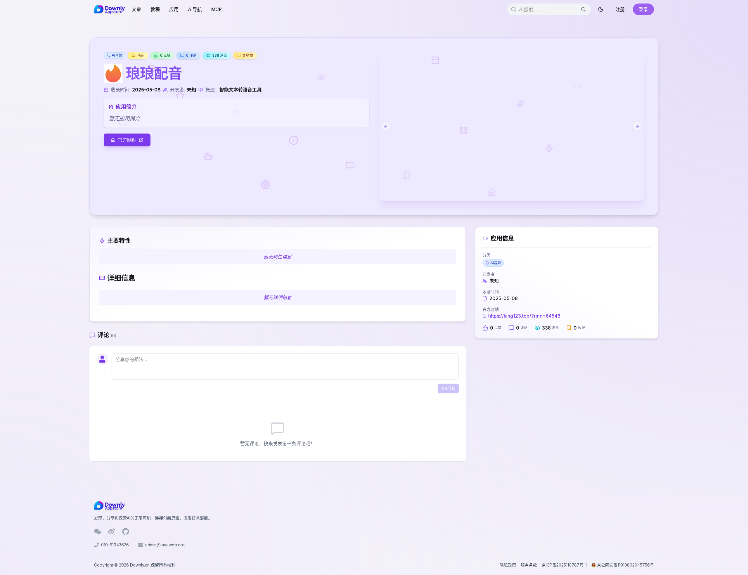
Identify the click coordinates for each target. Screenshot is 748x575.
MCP (216, 9)
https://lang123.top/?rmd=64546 (524, 316)
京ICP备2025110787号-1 (564, 564)
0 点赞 (165, 55)
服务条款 (529, 564)
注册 (620, 9)
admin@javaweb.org (165, 544)
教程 (155, 9)
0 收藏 (248, 55)
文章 (136, 9)
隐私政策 (508, 564)
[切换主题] (600, 9)
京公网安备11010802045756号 (625, 564)
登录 (643, 9)
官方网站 (127, 140)
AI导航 (195, 9)
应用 (174, 9)
